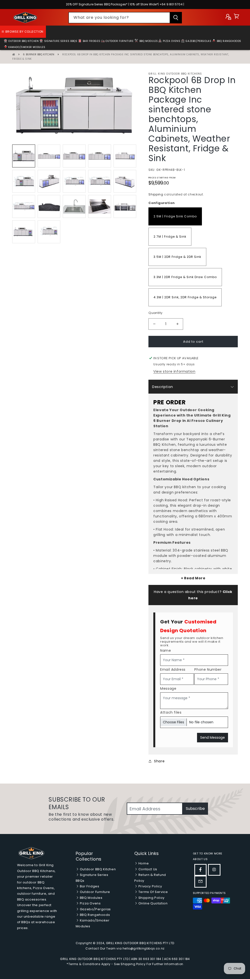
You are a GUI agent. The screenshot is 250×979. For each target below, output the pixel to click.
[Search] (176, 17)
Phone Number (207, 669)
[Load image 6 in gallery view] (23, 181)
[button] (236, 17)
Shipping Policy (151, 897)
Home (143, 863)
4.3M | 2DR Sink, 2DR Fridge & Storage (185, 297)
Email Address (173, 669)
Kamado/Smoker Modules (26, 47)
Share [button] (159, 761)
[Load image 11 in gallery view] (23, 206)
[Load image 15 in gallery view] (125, 206)
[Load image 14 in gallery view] (99, 206)
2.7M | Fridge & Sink (170, 236)
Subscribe (195, 808)
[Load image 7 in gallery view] (49, 181)
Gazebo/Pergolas (198, 41)
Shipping (155, 194)
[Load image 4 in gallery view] (99, 156)
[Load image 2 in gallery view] (49, 156)
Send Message (212, 737)
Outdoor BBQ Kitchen (97, 869)
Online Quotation (152, 903)
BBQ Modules (148, 41)
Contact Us (147, 869)
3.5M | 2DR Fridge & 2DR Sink (177, 257)
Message (168, 688)
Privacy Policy (149, 886)
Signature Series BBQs (60, 41)
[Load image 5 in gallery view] (125, 156)
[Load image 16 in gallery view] (23, 232)
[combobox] (125, 17)
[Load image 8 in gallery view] (74, 181)
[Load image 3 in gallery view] (74, 156)
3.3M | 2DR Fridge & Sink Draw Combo (185, 277)
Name (165, 650)
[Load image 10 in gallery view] (125, 181)
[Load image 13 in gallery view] (74, 206)
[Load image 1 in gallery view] (23, 156)
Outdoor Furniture (119, 41)
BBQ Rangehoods (228, 41)
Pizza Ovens (171, 41)
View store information (174, 371)
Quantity (155, 312)
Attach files (170, 712)
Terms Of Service (152, 892)
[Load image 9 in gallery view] (99, 181)
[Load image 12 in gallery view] (49, 206)
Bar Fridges (91, 41)
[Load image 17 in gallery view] (49, 232)
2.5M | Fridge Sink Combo (175, 216)
